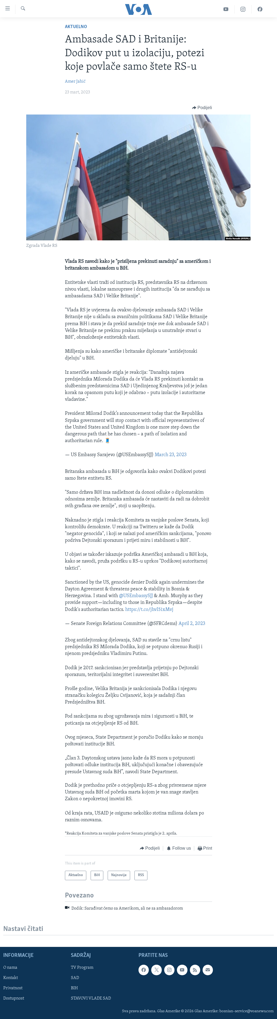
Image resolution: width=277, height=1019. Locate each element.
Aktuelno (76, 27)
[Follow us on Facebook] (143, 970)
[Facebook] (260, 9)
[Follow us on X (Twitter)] (156, 970)
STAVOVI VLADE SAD (91, 999)
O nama (10, 968)
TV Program (82, 968)
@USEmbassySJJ (136, 596)
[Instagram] (243, 9)
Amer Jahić (75, 81)
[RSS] (195, 970)
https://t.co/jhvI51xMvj (149, 609)
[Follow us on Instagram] (169, 970)
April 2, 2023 (192, 623)
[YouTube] (226, 9)
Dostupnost (13, 999)
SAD (75, 978)
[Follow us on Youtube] (182, 970)
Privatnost (12, 988)
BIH (74, 988)
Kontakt (10, 978)
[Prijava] (208, 970)
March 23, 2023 (171, 455)
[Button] (202, 107)
